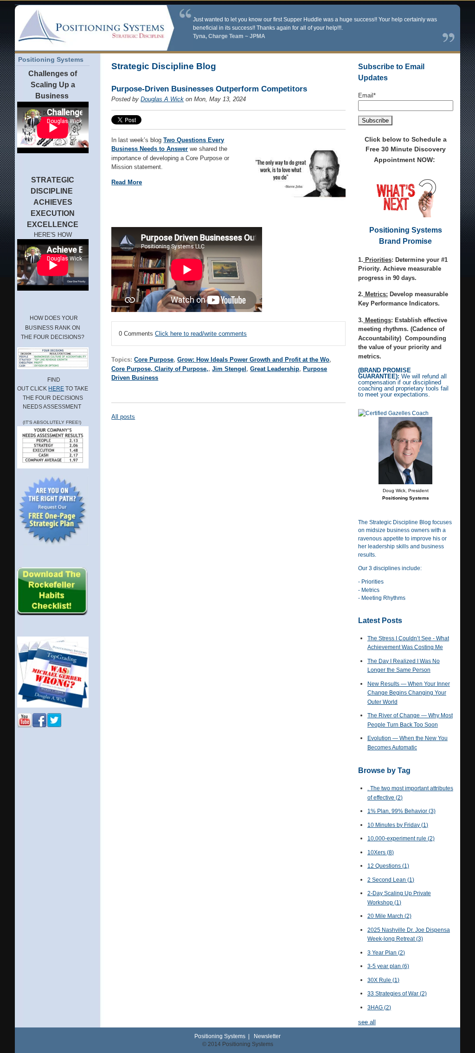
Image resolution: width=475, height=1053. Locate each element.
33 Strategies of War (397, 993)
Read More (126, 182)
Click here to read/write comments (201, 333)
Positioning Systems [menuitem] (50, 59)
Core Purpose (153, 359)
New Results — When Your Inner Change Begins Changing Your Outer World (408, 693)
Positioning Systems (219, 1036)
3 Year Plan (386, 952)
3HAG (379, 1007)
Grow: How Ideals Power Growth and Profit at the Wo (253, 359)
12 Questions (388, 866)
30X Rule (383, 980)
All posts (123, 416)
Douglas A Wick (162, 99)
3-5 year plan (388, 966)
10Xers (380, 852)
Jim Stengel (229, 368)
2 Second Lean (390, 880)
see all (367, 1022)
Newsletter (267, 1036)
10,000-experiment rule (401, 838)
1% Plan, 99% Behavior (401, 811)
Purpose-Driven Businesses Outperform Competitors (209, 88)
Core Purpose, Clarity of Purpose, (159, 368)
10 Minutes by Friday (397, 825)
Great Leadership (274, 368)
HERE (56, 388)
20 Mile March (389, 916)
